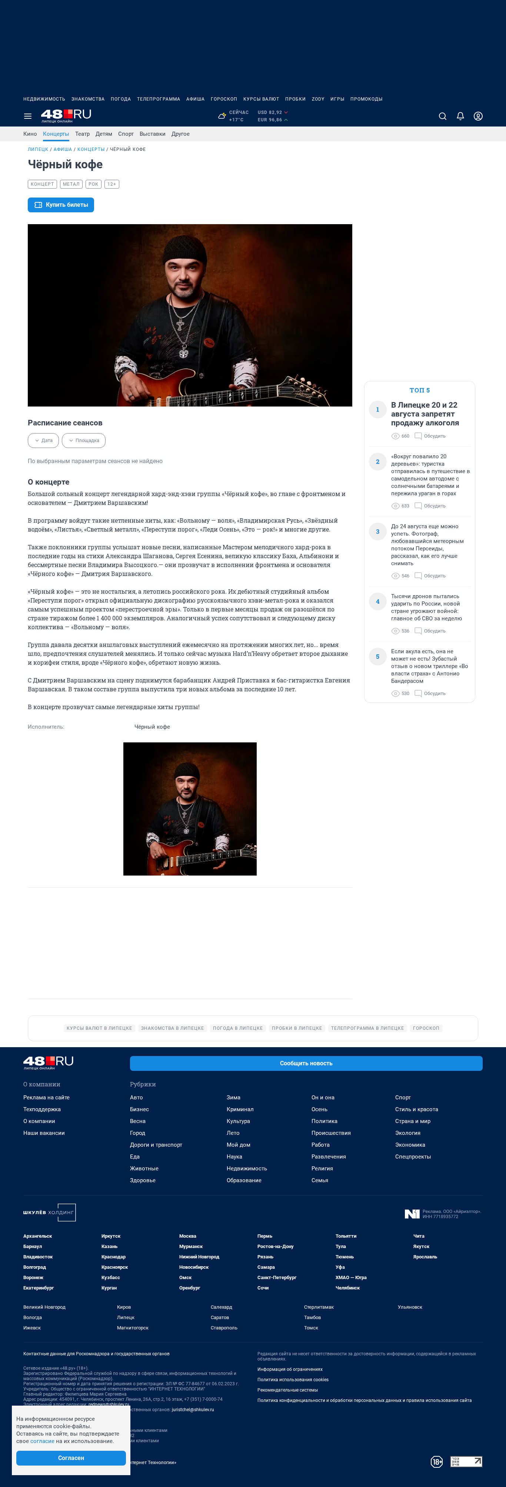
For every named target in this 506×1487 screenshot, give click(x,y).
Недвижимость (44, 99)
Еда (135, 1156)
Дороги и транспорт (156, 1145)
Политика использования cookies (293, 1379)
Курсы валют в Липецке (99, 1028)
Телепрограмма (158, 99)
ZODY (318, 99)
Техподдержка (42, 1109)
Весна (138, 1121)
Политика (324, 1121)
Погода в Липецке (238, 1028)
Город (137, 1133)
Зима (233, 1097)
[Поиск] (443, 116)
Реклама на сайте (46, 1097)
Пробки (295, 99)
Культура (238, 1121)
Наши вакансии (44, 1133)
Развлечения (329, 1156)
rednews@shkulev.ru (109, 1404)
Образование (244, 1180)
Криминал (240, 1109)
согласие (42, 1441)
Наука (234, 1156)
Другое (181, 134)
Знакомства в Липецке (172, 1028)
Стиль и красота (416, 1109)
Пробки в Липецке (297, 1028)
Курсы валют (261, 99)
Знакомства (88, 99)
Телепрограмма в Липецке (367, 1028)
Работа (321, 1145)
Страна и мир (412, 1121)
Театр (82, 134)
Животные (144, 1168)
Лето (233, 1133)
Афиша (195, 99)
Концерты (56, 134)
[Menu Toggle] (28, 116)
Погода (121, 99)
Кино (30, 134)
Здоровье (143, 1180)
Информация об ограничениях (290, 1369)
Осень (319, 1109)
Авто (136, 1097)
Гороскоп (224, 99)
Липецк (38, 149)
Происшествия (331, 1133)
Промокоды (366, 99)
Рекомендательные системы (287, 1390)
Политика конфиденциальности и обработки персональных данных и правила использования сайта (364, 1400)
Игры (337, 99)
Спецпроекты (413, 1156)
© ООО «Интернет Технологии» (141, 1462)
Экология (407, 1133)
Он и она (323, 1097)
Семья (320, 1180)
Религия (322, 1168)
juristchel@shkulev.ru (193, 1409)
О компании (39, 1121)
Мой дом (238, 1145)
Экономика (410, 1145)
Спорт (126, 134)
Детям (104, 134)
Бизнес (139, 1109)
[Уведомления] (460, 116)
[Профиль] (478, 116)
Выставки (153, 134)
